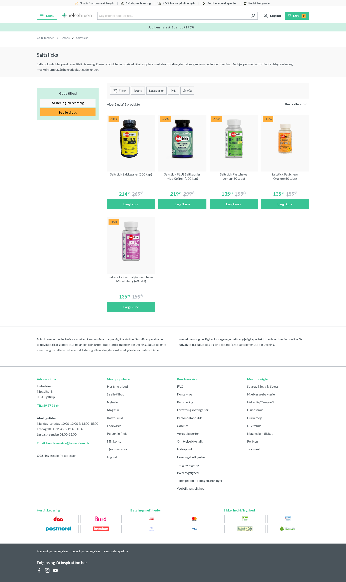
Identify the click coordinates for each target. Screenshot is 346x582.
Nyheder (113, 402)
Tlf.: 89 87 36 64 (48, 405)
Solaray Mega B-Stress (263, 386)
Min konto (114, 441)
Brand (138, 90)
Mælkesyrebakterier (261, 394)
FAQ (180, 386)
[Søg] (253, 16)
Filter (122, 90)
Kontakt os (184, 394)
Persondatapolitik (189, 418)
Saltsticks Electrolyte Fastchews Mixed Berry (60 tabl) (131, 279)
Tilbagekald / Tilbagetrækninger (199, 480)
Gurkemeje (254, 418)
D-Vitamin (254, 426)
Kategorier (156, 90)
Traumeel (253, 449)
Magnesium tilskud (260, 433)
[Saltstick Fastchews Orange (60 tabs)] (285, 138)
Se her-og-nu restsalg (68, 103)
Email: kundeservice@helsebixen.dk (63, 443)
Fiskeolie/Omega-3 (260, 402)
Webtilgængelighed (190, 488)
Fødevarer (114, 426)
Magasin (113, 410)
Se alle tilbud (67, 112)
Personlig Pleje (117, 433)
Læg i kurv (131, 204)
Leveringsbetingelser (191, 457)
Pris (173, 90)
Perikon (252, 441)
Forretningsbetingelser (192, 410)
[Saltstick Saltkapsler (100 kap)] (131, 138)
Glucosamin (255, 410)
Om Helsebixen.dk (190, 441)
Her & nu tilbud (117, 386)
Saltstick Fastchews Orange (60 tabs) (285, 176)
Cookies (182, 426)
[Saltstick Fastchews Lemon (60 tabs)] (233, 138)
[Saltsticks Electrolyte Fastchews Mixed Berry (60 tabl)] (131, 241)
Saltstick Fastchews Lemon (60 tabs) (233, 176)
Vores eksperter (188, 433)
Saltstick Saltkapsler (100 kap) (131, 174)
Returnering (185, 402)
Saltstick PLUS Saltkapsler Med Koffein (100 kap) (182, 176)
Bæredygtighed (188, 473)
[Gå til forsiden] (77, 15)
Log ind (112, 457)
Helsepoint (184, 449)
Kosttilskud (115, 418)
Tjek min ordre (117, 449)
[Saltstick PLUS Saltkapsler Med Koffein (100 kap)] (182, 138)
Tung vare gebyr (188, 465)
